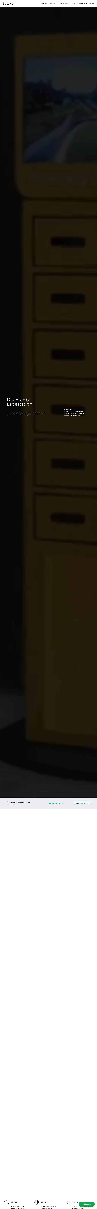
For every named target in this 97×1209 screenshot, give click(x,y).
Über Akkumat (82, 3)
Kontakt (91, 3)
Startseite (44, 3)
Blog (73, 3)
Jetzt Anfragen (86, 1204)
